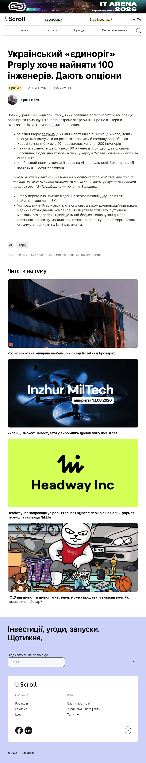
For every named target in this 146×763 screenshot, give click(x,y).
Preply (21, 245)
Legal (18, 714)
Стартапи (51, 30)
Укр (139, 19)
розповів (23, 125)
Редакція (21, 703)
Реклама (21, 709)
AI (10, 245)
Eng (134, 19)
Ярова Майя (30, 99)
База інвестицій (101, 19)
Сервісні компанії (114, 30)
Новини (22, 30)
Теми (70, 714)
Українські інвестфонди (84, 709)
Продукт (80, 30)
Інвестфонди (53, 19)
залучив (48, 134)
